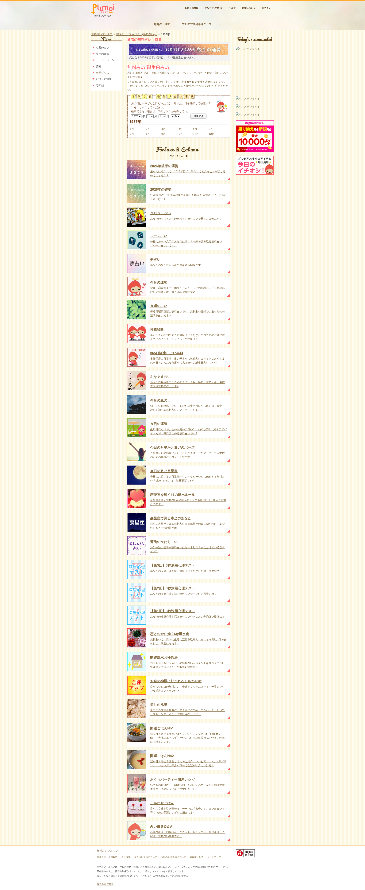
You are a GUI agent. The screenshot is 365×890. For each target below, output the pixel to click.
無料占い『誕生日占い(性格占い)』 (136, 34)
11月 (196, 133)
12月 (211, 133)
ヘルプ (232, 8)
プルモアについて (214, 8)
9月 (163, 133)
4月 (179, 129)
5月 (195, 129)
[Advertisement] (255, 74)
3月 (163, 129)
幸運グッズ (102, 72)
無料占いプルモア (102, 34)
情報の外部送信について (173, 856)
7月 (132, 133)
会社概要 (125, 856)
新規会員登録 (191, 8)
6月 (211, 129)
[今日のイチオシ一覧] (255, 174)
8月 (148, 133)
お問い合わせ (249, 8)
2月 (148, 129)
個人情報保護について (145, 856)
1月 (132, 129)
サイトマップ (214, 856)
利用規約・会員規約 (107, 856)
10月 (180, 133)
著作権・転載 (196, 856)
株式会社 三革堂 (105, 884)
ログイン (266, 8)
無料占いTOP (162, 24)
